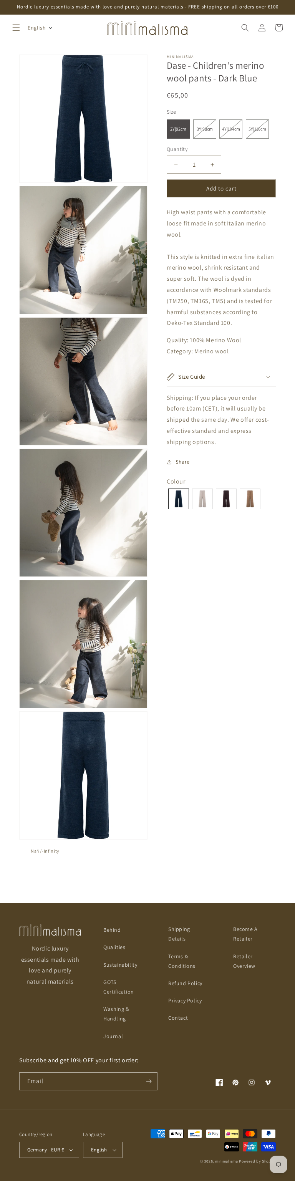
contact (178, 1017)
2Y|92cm (178, 129)
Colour (176, 481)
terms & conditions (182, 961)
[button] (16, 27)
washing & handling (116, 1013)
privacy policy (185, 1000)
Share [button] (183, 461)
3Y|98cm (206, 132)
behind (112, 929)
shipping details (179, 934)
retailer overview (244, 961)
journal (113, 1036)
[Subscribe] (148, 1081)
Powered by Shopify (257, 1161)
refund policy (185, 983)
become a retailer (245, 934)
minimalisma (226, 1161)
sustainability (120, 964)
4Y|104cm (232, 132)
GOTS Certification (118, 987)
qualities (114, 947)
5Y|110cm (259, 132)
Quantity (177, 149)
